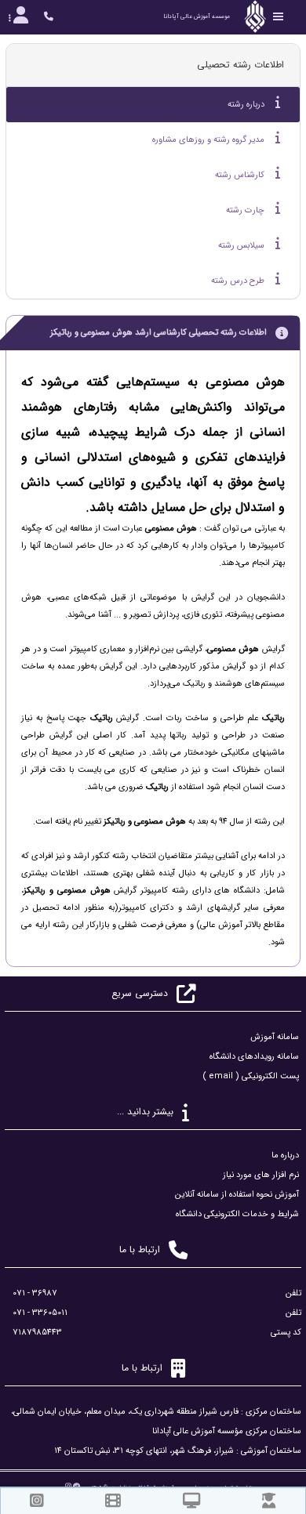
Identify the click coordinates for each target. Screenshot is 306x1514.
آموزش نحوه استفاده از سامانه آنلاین (237, 1194)
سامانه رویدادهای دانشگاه (254, 1056)
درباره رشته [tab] (247, 104)
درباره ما (285, 1155)
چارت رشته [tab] (246, 210)
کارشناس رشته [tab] (241, 175)
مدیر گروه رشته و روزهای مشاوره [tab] (209, 140)
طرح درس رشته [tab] (239, 281)
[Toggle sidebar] (279, 17)
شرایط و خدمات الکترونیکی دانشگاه (237, 1214)
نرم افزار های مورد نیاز (261, 1175)
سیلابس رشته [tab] (242, 245)
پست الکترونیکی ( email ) (250, 1076)
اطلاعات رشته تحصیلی (240, 64)
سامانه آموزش (274, 1037)
